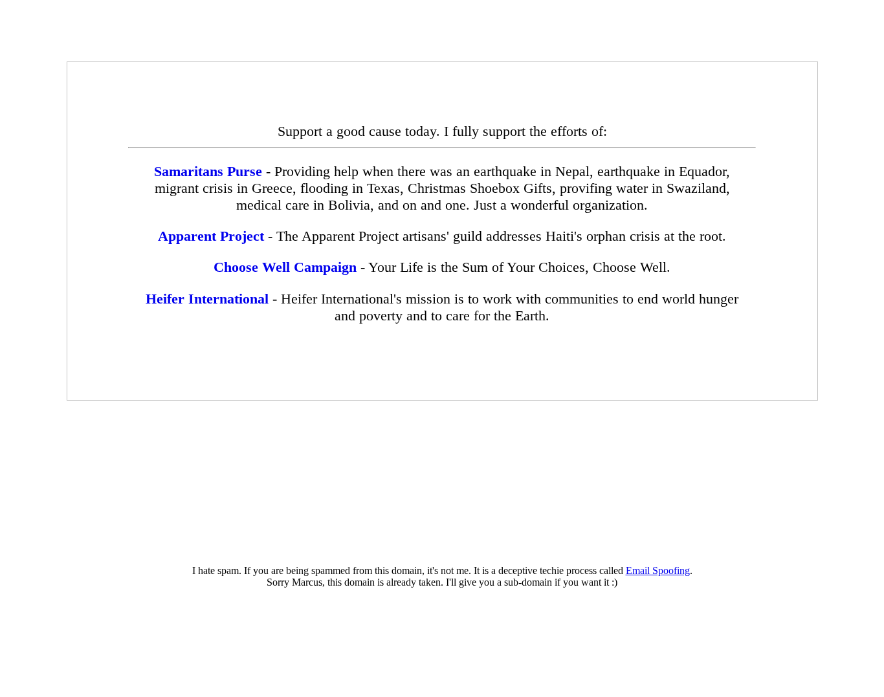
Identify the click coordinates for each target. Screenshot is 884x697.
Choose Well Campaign (285, 267)
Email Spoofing (658, 570)
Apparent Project (211, 236)
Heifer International (207, 299)
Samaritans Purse (208, 171)
